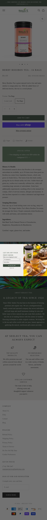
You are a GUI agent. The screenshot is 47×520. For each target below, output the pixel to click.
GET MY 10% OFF (11, 265)
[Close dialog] (46, 245)
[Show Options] (19, 259)
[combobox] (11, 259)
